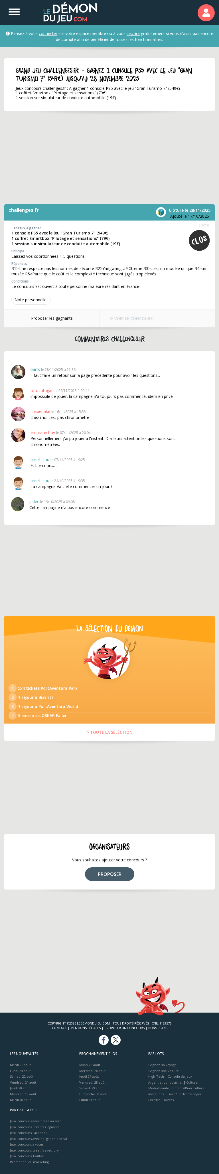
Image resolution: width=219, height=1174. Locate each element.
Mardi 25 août (20, 1065)
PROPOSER (109, 874)
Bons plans (157, 1028)
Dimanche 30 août (93, 1094)
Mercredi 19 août (23, 1094)
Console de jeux (180, 1076)
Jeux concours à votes (26, 1144)
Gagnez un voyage (162, 1065)
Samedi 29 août (91, 1088)
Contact (59, 1028)
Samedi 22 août (21, 1076)
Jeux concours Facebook (28, 1133)
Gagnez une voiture (163, 1071)
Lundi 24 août (20, 1071)
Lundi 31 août (89, 1100)
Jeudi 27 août (89, 1076)
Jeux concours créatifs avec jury (34, 1150)
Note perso (30, 299)
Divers (169, 1100)
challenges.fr (24, 210)
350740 (204, 225)
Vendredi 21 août (23, 1082)
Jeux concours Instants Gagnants (34, 1127)
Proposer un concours (124, 1028)
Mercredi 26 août (92, 1071)
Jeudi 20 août (20, 1088)
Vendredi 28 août (92, 1082)
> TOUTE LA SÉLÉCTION (110, 732)
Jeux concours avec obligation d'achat (38, 1138)
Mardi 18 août (20, 1100)
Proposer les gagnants (52, 318)
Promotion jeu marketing (29, 1162)
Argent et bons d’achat (165, 1082)
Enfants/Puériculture (188, 1088)
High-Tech (156, 1076)
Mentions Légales (85, 1028)
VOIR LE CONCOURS (133, 318)
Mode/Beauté (158, 1088)
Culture (192, 1082)
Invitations (156, 1094)
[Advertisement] (109, 158)
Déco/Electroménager (185, 1094)
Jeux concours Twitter (27, 1156)
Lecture (154, 1100)
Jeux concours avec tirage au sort (35, 1121)
